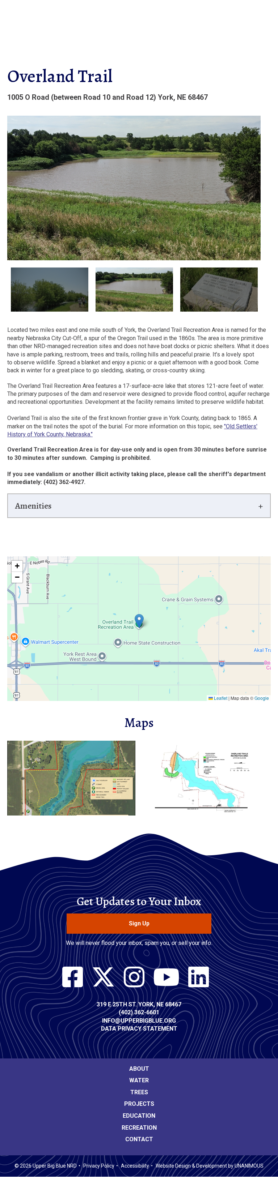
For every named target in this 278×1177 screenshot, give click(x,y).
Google (261, 698)
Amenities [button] (33, 506)
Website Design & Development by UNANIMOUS (210, 1166)
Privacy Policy (98, 1166)
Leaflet (220, 698)
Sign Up (139, 923)
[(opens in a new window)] (72, 977)
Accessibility (135, 1166)
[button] (139, 621)
